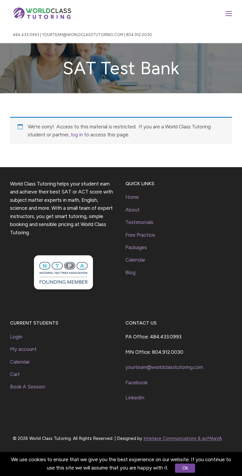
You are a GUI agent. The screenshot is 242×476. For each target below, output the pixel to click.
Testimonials (139, 222)
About (132, 210)
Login (16, 337)
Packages (136, 247)
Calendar (135, 260)
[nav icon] (228, 13)
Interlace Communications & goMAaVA (182, 438)
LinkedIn (134, 398)
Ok (185, 468)
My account (23, 349)
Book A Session (27, 387)
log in (77, 135)
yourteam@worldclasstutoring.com (164, 367)
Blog (130, 272)
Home (132, 197)
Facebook (136, 382)
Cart (15, 374)
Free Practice (140, 235)
